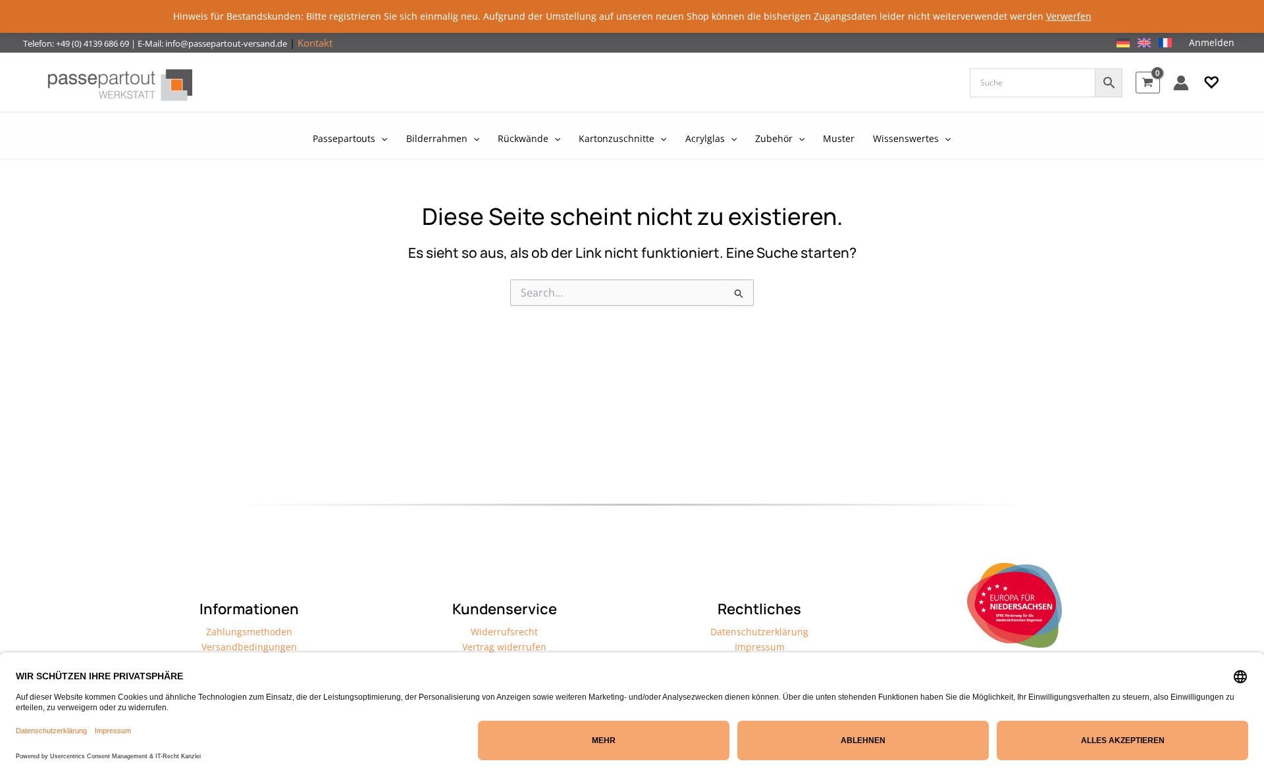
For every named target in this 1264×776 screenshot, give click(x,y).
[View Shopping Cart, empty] (1148, 82)
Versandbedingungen (249, 647)
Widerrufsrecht (504, 631)
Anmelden (1211, 42)
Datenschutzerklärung (759, 631)
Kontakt (315, 42)
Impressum (760, 647)
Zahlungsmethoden (249, 631)
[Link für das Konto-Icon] (1181, 83)
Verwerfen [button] (1069, 16)
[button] (1211, 83)
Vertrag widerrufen (504, 647)
